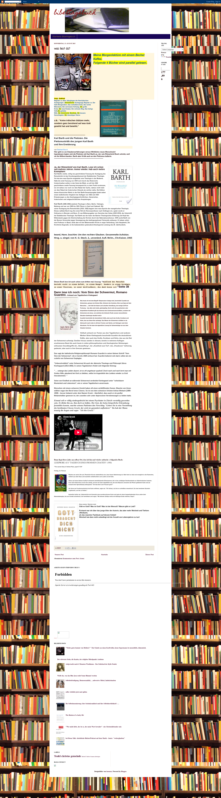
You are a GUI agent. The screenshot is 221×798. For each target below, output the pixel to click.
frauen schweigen (95, 756)
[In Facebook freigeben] (73, 548)
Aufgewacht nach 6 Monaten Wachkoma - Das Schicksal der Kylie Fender (91, 664)
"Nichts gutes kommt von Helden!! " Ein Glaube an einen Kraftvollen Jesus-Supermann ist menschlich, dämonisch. (106, 648)
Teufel (57, 756)
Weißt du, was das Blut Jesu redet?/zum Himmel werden (77, 675)
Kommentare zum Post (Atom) (73, 558)
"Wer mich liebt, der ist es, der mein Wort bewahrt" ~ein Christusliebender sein (93, 726)
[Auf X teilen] (71, 548)
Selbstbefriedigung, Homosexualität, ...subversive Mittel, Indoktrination (91, 680)
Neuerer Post (59, 554)
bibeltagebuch (75, 13)
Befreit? (84, 756)
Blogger (123, 771)
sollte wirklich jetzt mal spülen (76, 692)
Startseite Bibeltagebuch (63, 36)
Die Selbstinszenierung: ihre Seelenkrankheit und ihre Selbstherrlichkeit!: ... (92, 703)
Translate (169, 57)
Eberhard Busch (62, 150)
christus (65, 756)
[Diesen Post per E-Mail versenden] (66, 548)
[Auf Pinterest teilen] (75, 548)
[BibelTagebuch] (63, 637)
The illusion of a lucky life (75, 715)
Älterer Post (149, 554)
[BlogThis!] (68, 548)
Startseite (104, 554)
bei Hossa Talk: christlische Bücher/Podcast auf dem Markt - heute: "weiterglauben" (95, 738)
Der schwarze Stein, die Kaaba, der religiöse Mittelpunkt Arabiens (80, 659)
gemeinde (76, 756)
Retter (88, 756)
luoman (109, 771)
